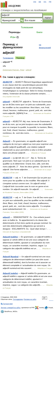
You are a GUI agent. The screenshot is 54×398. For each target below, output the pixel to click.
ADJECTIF (7, 82)
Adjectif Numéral (10, 256)
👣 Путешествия (7, 304)
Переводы (14, 32)
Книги (39, 32)
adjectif (28, 70)
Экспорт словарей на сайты (10, 307)
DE (40, 2)
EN (35, 2)
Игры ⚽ (14, 37)
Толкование (8, 58)
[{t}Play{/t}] (11, 62)
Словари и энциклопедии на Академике (24, 10)
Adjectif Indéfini (10, 237)
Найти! (48, 18)
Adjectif (6, 141)
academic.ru (11, 4)
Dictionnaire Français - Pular (13, 70)
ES (45, 2)
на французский (45, 46)
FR (50, 2)
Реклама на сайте (30, 299)
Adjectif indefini (10, 273)
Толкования (27, 27)
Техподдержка (18, 299)
